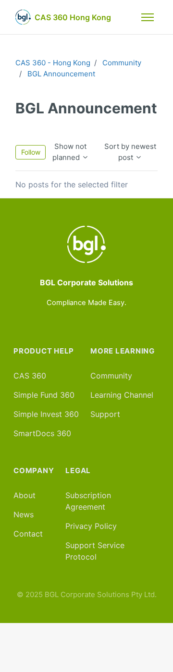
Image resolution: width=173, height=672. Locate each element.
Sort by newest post (130, 152)
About (24, 495)
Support (105, 414)
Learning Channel (121, 395)
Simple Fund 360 (43, 395)
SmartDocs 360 (42, 433)
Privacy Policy (91, 526)
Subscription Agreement (88, 501)
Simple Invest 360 (46, 414)
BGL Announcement (61, 73)
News (23, 514)
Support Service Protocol (94, 551)
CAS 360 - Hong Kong (52, 62)
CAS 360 (29, 375)
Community (121, 62)
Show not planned (69, 152)
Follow (30, 152)
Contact (28, 533)
